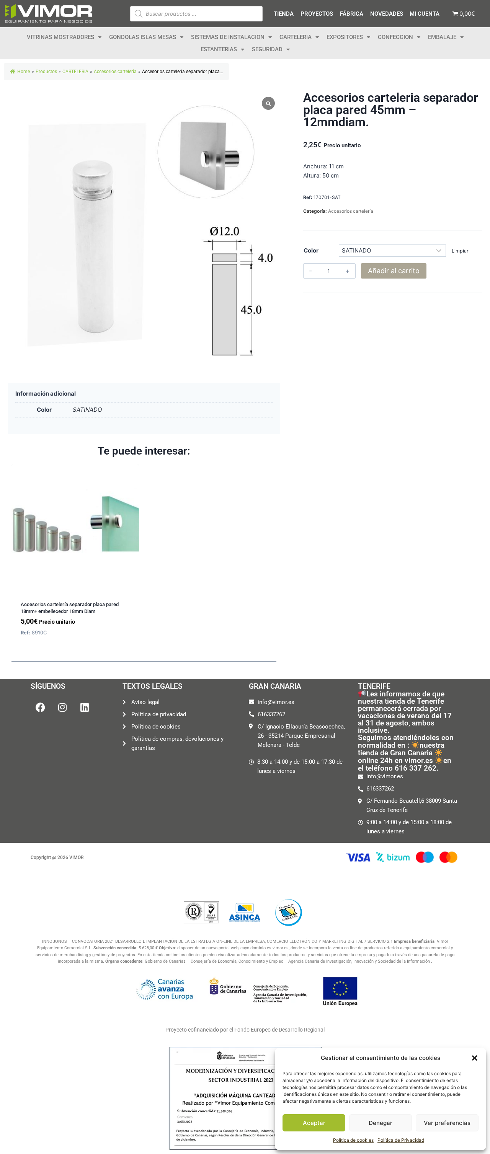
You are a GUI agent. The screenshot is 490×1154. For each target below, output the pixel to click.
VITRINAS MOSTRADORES (60, 37)
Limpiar (460, 251)
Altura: (312, 175)
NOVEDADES (386, 13)
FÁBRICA (351, 13)
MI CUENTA (424, 13)
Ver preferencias (447, 1122)
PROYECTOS (317, 13)
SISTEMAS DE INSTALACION (228, 37)
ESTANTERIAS (219, 49)
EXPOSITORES (345, 37)
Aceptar (314, 1122)
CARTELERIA (295, 37)
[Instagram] (62, 707)
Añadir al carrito (394, 271)
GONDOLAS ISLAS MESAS (142, 37)
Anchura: (315, 166)
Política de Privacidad (400, 1140)
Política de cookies (353, 1140)
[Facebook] (40, 707)
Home (23, 71)
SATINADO (87, 409)
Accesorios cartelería (350, 211)
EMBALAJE (442, 37)
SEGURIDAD (267, 49)
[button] (475, 1058)
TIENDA (284, 13)
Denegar (380, 1122)
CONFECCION (395, 37)
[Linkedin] (84, 707)
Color (311, 250)
